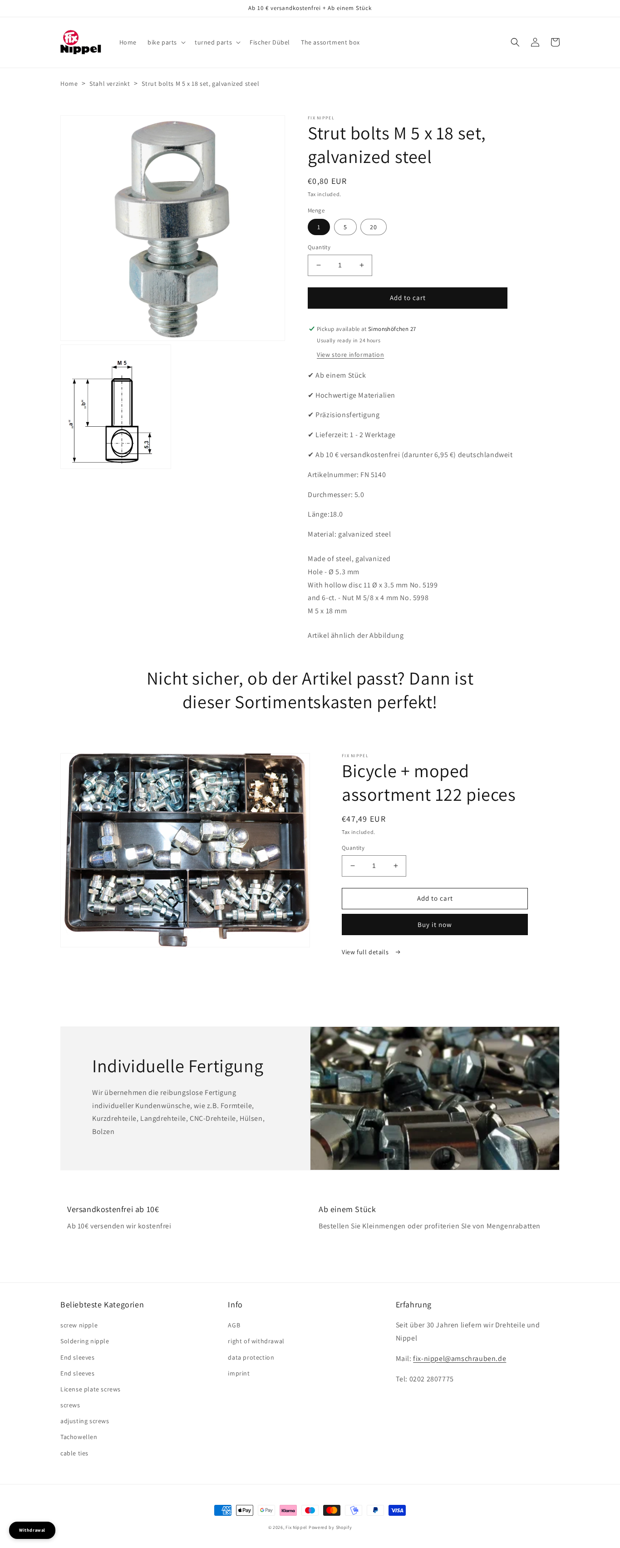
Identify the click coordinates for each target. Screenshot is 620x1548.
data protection (251, 1357)
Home (69, 83)
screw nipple (79, 1325)
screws (70, 1405)
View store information (350, 354)
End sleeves (77, 1357)
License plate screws (90, 1389)
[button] (165, 42)
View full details (366, 952)
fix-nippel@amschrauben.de (459, 1358)
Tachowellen (79, 1437)
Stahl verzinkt (109, 83)
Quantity (319, 247)
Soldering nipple (84, 1341)
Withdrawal (32, 1530)
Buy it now (435, 924)
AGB (234, 1325)
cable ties (74, 1453)
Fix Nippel (296, 1527)
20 (373, 227)
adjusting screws (84, 1421)
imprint (239, 1373)
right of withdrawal (256, 1341)
